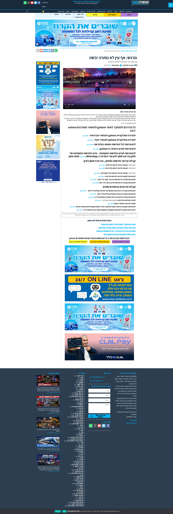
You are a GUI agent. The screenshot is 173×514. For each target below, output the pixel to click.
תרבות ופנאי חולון (127, 51)
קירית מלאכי (79, 480)
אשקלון (81, 383)
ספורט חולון (79, 463)
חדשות (121, 11)
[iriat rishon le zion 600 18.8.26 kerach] (48, 108)
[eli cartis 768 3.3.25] (99, 360)
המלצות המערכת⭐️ (49, 11)
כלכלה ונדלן (91, 11)
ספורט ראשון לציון (77, 465)
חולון (129, 14)
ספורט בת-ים (79, 461)
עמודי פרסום (79, 466)
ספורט (81, 459)
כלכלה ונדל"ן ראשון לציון (75, 441)
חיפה (81, 425)
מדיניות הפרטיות (73, 511)
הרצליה (81, 408)
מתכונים (80, 451)
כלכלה (81, 436)
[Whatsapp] (25, 2)
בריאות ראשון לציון (77, 396)
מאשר (64, 511)
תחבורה (80, 492)
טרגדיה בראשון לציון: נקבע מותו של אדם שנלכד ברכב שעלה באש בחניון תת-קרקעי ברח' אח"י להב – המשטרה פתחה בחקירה (48, 389)
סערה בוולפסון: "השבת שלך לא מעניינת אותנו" (118, 224)
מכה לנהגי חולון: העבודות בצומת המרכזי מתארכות (117, 227)
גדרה (81, 401)
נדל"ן (81, 453)
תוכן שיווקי (74, 11)
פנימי (81, 475)
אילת (81, 379)
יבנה (81, 430)
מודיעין (81, 448)
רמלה (81, 487)
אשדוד (81, 381)
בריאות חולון (79, 395)
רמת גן (81, 489)
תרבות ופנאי (101, 11)
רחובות (56, 14)
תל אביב (80, 499)
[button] (170, 5)
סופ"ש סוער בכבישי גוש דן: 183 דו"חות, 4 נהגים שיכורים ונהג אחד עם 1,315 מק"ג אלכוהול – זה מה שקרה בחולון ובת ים (48, 468)
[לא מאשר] (170, 511)
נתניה (81, 458)
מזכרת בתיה (79, 449)
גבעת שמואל (79, 400)
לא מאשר (57, 511)
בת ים (95, 14)
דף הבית (45, 2)
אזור (81, 377)
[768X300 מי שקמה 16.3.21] (99, 301)
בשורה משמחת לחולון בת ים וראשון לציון (48, 449)
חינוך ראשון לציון (78, 424)
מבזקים (80, 446)
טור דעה (61, 11)
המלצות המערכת (77, 407)
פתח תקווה (79, 477)
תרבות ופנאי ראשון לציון (75, 506)
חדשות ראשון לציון (77, 417)
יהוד (82, 432)
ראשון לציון (112, 14)
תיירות (81, 497)
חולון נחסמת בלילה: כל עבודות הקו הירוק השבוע (48, 430)
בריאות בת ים (79, 393)
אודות (44, 7)
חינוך (115, 11)
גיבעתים (80, 403)
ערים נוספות (79, 17)
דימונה (81, 405)
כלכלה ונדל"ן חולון (77, 439)
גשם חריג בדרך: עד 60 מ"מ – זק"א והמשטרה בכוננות (116, 231)
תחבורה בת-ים (78, 494)
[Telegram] (35, 2)
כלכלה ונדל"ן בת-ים (77, 437)
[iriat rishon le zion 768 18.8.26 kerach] (99, 272)
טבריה (81, 427)
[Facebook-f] (39, 2)
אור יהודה (80, 376)
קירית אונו (80, 478)
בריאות (82, 11)
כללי (81, 442)
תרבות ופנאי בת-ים (77, 502)
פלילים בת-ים (79, 470)
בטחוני (81, 389)
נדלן (82, 454)
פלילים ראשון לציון (77, 473)
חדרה (81, 410)
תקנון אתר (133, 420)
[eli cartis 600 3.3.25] (48, 133)
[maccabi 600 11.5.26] (48, 183)
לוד (82, 444)
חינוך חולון (79, 422)
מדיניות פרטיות (132, 423)
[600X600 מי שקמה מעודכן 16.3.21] (48, 84)
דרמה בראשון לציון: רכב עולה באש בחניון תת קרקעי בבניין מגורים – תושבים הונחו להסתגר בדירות (48, 410)
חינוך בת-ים (79, 420)
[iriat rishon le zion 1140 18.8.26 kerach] (86, 46)
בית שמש (80, 391)
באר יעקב (80, 14)
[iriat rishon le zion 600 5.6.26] (48, 158)
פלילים (109, 11)
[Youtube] (32, 2)
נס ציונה (68, 14)
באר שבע (80, 386)
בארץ (67, 11)
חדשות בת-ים (79, 413)
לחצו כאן (85, 136)
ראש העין (80, 482)
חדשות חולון (79, 415)
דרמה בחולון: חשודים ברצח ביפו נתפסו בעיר (119, 234)
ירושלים (80, 434)
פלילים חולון (79, 471)
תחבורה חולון (79, 495)
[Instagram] (28, 2)
